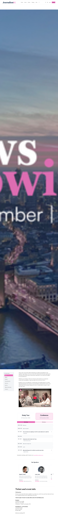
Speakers (6, 379)
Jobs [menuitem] (36, 2)
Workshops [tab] (44, 422)
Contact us (6, 389)
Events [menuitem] (29, 2)
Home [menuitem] (22, 2)
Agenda (6, 377)
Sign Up (53, 2)
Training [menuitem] (33, 2)
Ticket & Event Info (7, 381)
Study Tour (6, 383)
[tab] (25, 416)
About (6, 375)
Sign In (50, 2)
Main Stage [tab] (26, 422)
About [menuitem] (25, 2)
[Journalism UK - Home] (11, 2)
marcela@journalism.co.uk (38, 455)
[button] (39, 2)
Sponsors (6, 385)
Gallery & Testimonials (8, 387)
